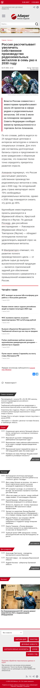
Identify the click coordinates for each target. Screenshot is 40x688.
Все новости (7, 633)
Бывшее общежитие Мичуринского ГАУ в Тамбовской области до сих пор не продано (20, 330)
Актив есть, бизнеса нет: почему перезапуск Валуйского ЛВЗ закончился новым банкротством (22, 506)
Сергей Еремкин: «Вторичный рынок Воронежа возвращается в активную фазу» (21, 501)
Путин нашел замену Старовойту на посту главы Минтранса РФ (19, 355)
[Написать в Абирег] (37, 7)
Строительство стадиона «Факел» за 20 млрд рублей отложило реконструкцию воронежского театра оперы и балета (20, 411)
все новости (34, 543)
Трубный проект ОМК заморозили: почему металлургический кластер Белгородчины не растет (22, 534)
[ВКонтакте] (34, 374)
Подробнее (35, 568)
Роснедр (6, 223)
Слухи (3, 427)
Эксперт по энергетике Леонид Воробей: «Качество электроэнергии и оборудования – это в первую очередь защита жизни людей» (22, 513)
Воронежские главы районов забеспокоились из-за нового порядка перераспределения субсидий (22, 444)
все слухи (35, 459)
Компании (19, 686)
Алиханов (7, 172)
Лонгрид (4, 472)
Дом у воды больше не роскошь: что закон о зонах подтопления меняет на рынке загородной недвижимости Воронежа (22, 484)
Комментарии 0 (10, 383)
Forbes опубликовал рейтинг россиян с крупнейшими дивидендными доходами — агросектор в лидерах (19, 342)
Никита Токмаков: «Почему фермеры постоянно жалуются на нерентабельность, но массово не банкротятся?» (22, 528)
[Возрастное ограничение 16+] (2, 2)
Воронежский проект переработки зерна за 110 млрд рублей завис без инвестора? (21, 450)
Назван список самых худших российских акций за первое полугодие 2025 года (19, 308)
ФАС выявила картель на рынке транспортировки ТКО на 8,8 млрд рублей (19, 319)
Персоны (13, 686)
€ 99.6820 (35, 2)
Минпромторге (11, 250)
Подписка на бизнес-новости (10, 685)
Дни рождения (6, 549)
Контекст (4, 579)
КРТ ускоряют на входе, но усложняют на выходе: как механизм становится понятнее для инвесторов (22, 490)
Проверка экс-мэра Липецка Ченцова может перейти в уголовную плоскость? (22, 454)
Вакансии (22, 685)
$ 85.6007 (25, 2)
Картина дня (21, 639)
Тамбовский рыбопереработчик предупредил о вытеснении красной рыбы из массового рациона (19, 406)
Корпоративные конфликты (16, 649)
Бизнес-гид (32, 654)
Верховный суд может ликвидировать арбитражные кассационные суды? (19, 438)
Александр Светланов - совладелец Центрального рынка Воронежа (19, 554)
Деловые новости (29, 644)
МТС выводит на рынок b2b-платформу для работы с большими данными (20, 296)
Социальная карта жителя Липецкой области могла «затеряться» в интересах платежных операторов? (22, 433)
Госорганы (26, 686)
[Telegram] (37, 374)
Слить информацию (31, 685)
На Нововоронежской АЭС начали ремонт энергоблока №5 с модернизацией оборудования (18, 613)
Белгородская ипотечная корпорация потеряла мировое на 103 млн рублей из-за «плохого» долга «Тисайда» (22, 477)
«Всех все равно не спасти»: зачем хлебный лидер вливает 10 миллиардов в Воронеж (22, 496)
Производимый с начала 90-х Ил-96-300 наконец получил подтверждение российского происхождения (19, 401)
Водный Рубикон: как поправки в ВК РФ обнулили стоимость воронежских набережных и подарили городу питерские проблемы (21, 520)
